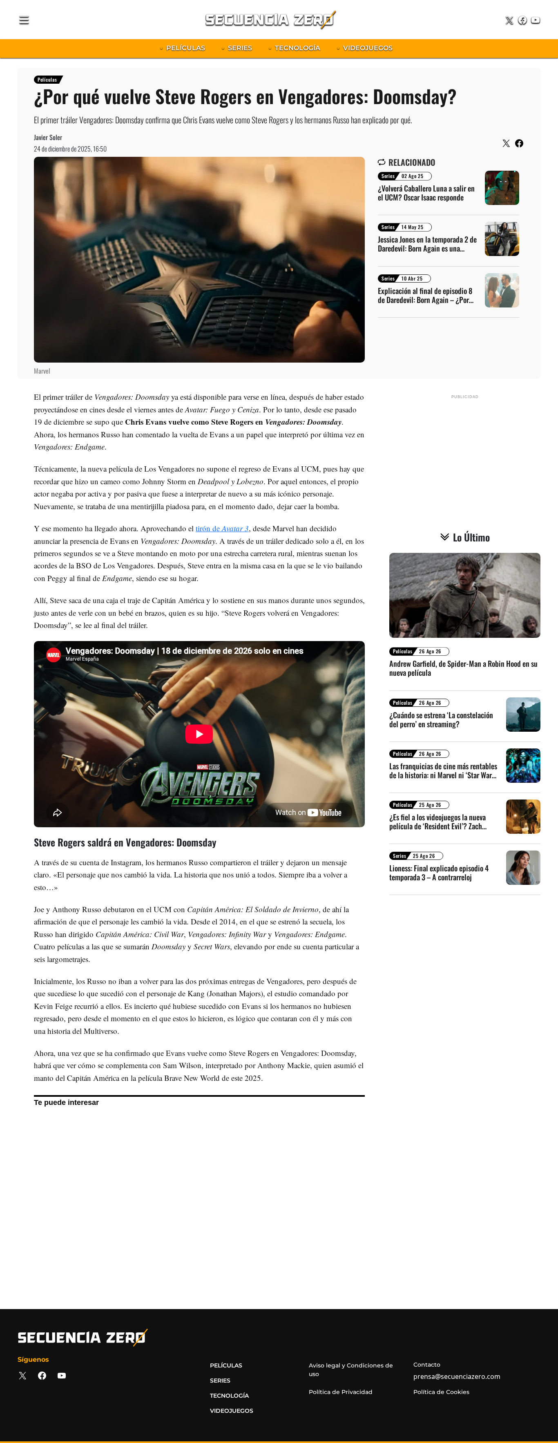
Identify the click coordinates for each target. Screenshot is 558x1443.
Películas (47, 79)
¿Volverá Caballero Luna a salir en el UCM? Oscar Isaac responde (426, 193)
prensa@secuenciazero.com (456, 1376)
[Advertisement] (199, 1206)
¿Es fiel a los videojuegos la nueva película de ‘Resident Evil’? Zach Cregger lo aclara (437, 822)
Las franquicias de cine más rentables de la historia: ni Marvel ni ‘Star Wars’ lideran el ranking (443, 770)
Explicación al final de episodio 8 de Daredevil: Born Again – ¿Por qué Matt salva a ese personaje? (425, 295)
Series (388, 175)
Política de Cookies (441, 1392)
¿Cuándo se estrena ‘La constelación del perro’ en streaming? (441, 719)
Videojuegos (231, 1410)
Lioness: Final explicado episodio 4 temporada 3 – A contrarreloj (439, 873)
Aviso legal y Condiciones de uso (351, 1370)
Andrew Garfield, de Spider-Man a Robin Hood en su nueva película (463, 668)
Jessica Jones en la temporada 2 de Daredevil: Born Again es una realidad (427, 244)
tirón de (222, 528)
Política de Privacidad (341, 1392)
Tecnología (229, 1395)
